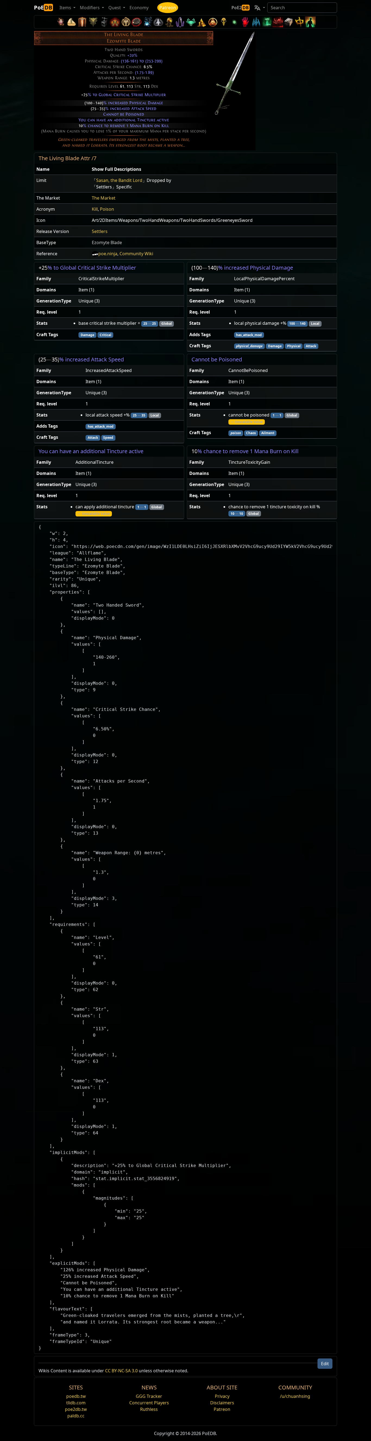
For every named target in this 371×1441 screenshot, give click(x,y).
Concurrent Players (149, 1403)
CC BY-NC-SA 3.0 (121, 1371)
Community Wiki (136, 254)
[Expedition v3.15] (104, 22)
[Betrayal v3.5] (191, 22)
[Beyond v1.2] (277, 22)
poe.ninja (107, 254)
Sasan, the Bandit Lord (119, 180)
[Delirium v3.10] (158, 22)
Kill (95, 209)
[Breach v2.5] (245, 22)
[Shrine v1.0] (299, 22)
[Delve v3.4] (201, 22)
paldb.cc (75, 1416)
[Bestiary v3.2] (223, 22)
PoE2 (240, 8)
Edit (325, 1364)
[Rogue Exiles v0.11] (310, 22)
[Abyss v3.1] (234, 22)
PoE (43, 7)
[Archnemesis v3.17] (93, 22)
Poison (107, 209)
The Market (103, 198)
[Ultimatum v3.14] (114, 22)
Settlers (100, 231)
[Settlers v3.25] (71, 22)
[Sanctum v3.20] (82, 22)
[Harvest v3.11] (147, 22)
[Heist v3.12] (136, 22)
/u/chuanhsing (295, 1396)
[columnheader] (62, 169)
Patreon (167, 8)
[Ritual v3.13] (125, 22)
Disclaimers (222, 1403)
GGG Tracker (149, 1396)
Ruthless (149, 1409)
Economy (139, 8)
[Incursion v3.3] (212, 22)
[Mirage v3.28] (60, 22)
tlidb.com (76, 1403)
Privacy (222, 1396)
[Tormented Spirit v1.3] (267, 22)
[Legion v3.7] (180, 22)
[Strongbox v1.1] (288, 22)
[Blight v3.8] (169, 22)
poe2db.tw (76, 1409)
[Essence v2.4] (256, 22)
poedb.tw (76, 1396)
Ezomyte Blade (107, 242)
